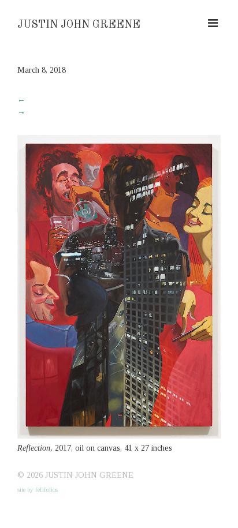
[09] (119, 436)
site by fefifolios (37, 489)
